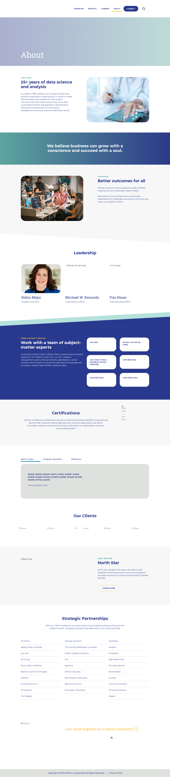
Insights (92, 9)
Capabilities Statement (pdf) (78, 738)
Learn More (108, 588)
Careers (105, 9)
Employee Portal (73, 751)
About (117, 9)
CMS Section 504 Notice (76, 747)
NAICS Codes (71, 742)
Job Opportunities (73, 756)
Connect (130, 9)
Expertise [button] (79, 9)
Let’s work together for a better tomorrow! (99, 729)
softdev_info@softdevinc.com (122, 757)
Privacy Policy (115, 773)
